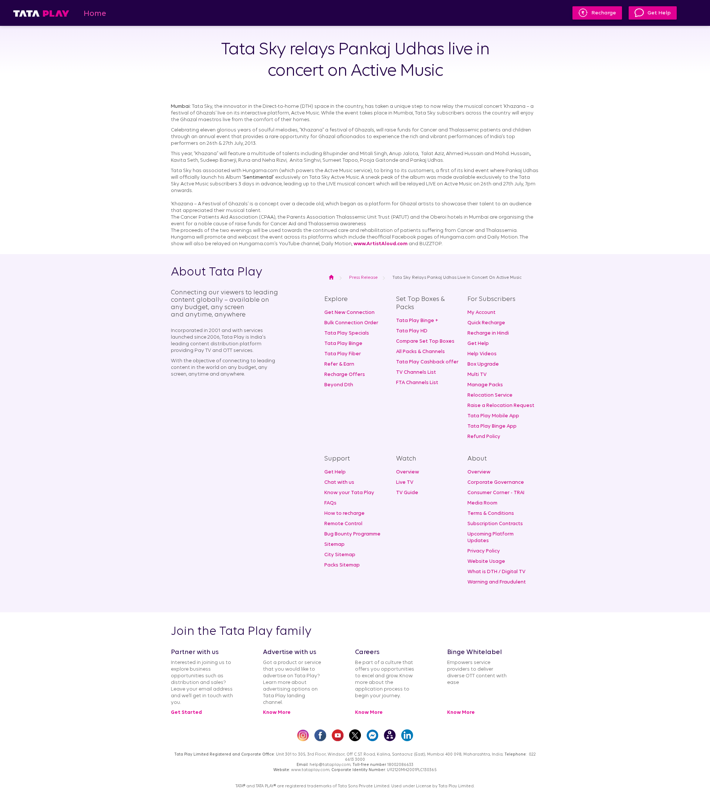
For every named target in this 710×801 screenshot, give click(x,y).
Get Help (659, 13)
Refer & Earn (339, 364)
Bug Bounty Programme (352, 534)
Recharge (603, 13)
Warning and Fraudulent (496, 582)
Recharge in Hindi (488, 333)
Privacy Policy (483, 551)
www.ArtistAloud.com (381, 244)
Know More (277, 712)
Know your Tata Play (349, 493)
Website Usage (486, 561)
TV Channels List (416, 372)
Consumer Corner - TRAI (495, 493)
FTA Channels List (417, 383)
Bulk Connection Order (351, 323)
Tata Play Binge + (417, 321)
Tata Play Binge (343, 343)
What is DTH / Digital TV (496, 572)
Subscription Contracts (495, 524)
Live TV (404, 482)
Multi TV (477, 374)
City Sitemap (339, 555)
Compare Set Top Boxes (425, 341)
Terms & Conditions (490, 513)
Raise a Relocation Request (500, 405)
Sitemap (334, 544)
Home (95, 14)
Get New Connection (349, 312)
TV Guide (407, 493)
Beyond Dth (338, 385)
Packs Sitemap (342, 565)
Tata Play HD (411, 331)
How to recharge (344, 513)
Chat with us (339, 482)
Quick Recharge (486, 323)
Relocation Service (490, 395)
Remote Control (343, 524)
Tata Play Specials (346, 333)
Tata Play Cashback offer (427, 362)
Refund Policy (483, 436)
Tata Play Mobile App (493, 416)
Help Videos (482, 354)
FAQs (330, 503)
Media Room (482, 503)
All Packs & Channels (420, 352)
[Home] (41, 13)
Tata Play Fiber (342, 354)
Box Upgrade (483, 364)
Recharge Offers (344, 374)
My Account (481, 312)
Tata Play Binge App (492, 426)
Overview (407, 472)
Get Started (186, 712)
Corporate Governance (495, 482)
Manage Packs (485, 385)
